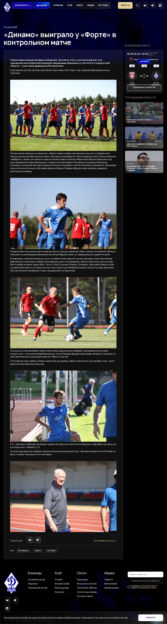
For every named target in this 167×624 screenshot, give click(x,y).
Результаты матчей (87, 584)
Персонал (33, 584)
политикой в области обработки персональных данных (144, 587)
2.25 (132, 66)
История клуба (62, 584)
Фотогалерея (110, 584)
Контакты (59, 592)
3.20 (144, 66)
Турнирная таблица (87, 588)
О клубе (58, 580)
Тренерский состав (37, 588)
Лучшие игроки (85, 596)
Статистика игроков (87, 592)
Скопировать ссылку (104, 541)
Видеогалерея (111, 588)
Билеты (125, 5)
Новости (108, 580)
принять (151, 617)
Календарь (82, 580)
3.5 (156, 66)
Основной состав (36, 580)
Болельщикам (62, 588)
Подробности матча (144, 87)
